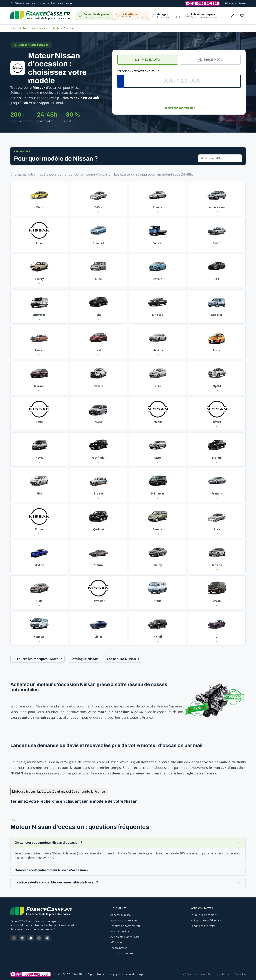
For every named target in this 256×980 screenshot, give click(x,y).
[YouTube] (30, 938)
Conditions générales (202, 926)
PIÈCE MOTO (213, 59)
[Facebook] (13, 938)
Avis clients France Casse (124, 937)
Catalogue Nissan (84, 659)
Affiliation (116, 942)
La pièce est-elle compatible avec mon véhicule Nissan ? (56, 882)
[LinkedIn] (39, 938)
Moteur (57, 28)
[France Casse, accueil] (40, 15)
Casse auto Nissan (122, 659)
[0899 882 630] (30, 974)
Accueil (14, 28)
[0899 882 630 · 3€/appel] (202, 3)
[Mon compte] (233, 16)
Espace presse (118, 948)
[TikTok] (47, 938)
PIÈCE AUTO (151, 59)
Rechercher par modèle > (179, 108)
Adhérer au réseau (235, 3)
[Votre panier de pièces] (242, 16)
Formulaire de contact (203, 915)
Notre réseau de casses (124, 920)
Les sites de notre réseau (125, 926)
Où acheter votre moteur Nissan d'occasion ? (48, 842)
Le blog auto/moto (121, 953)
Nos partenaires (119, 931)
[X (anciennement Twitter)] (22, 938)
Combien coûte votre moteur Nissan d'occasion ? (52, 870)
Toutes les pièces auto (36, 28)
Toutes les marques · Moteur (39, 659)
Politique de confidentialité (206, 920)
